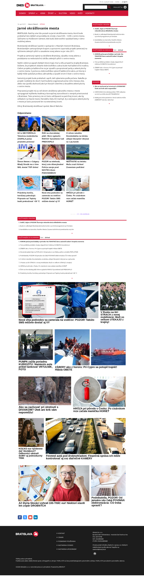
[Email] (30, 517)
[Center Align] (109, 7)
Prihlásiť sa (118, 7)
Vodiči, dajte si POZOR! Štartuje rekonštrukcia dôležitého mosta (106, 30)
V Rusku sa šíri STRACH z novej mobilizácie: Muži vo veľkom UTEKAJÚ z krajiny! (46, 263)
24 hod (120, 50)
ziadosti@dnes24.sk (99, 549)
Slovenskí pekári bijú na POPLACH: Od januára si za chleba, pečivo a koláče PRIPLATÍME (49, 252)
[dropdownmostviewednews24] (109, 73)
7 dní (114, 50)
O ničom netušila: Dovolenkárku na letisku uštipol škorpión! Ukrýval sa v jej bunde (47, 259)
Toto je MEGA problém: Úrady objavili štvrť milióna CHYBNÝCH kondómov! (109, 63)
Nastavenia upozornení (67, 549)
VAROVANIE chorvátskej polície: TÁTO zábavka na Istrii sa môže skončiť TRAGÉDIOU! (110, 93)
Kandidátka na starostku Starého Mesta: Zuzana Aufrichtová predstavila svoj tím (108, 41)
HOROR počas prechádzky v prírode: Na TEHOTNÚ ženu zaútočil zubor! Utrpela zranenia (109, 56)
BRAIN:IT (62, 567)
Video (72, 13)
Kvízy (80, 13)
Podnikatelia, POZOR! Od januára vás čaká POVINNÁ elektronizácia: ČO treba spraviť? (48, 256)
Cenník (60, 537)
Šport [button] (51, 13)
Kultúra (63, 13)
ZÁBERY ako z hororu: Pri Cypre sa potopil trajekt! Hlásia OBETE (41, 248)
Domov (22, 13)
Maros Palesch (33, 24)
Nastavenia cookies (65, 545)
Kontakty (90, 13)
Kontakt (61, 533)
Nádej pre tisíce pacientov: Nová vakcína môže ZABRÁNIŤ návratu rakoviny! (110, 99)
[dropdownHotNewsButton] (109, 103)
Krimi (42, 13)
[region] (45, 5)
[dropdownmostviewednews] (109, 46)
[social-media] (94, 554)
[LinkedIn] (35, 517)
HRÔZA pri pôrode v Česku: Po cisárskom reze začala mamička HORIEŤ (43, 266)
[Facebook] (19, 517)
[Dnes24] (37, 5)
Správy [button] (32, 13)
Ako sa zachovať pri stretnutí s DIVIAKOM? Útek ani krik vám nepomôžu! (110, 87)
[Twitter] (25, 517)
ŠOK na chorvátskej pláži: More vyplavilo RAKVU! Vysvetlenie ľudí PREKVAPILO (46, 269)
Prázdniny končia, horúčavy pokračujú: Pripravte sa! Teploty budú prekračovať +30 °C (48, 273)
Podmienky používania (66, 541)
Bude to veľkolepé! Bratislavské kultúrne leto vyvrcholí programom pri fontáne (109, 35)
